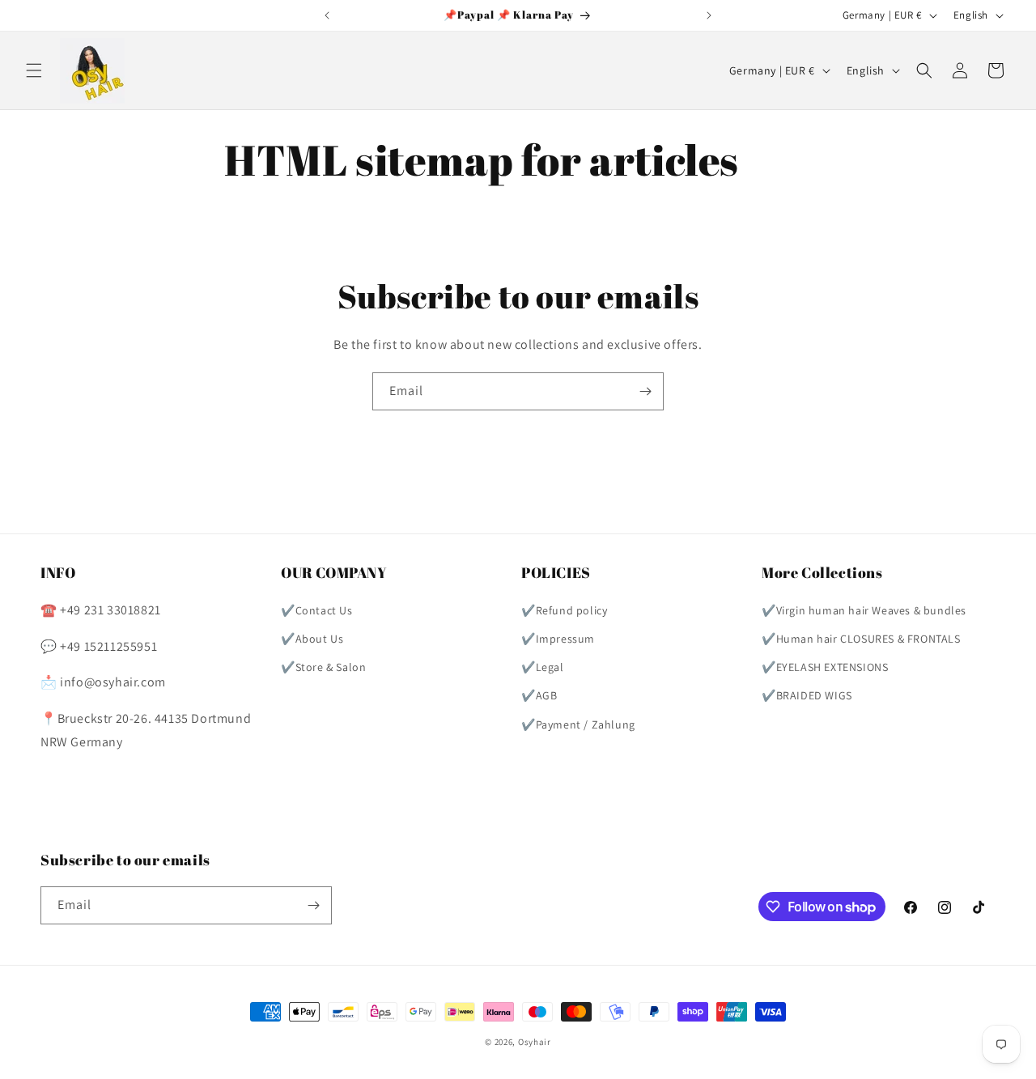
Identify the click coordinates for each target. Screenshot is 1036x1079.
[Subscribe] (645, 391)
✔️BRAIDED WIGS (807, 695)
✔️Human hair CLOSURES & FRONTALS (861, 638)
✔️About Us (312, 638)
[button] (34, 70)
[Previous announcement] (327, 15)
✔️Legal (542, 667)
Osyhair (534, 1041)
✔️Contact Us (317, 610)
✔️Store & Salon (323, 667)
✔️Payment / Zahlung (578, 724)
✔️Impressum (558, 638)
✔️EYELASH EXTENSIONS (825, 667)
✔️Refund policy (564, 610)
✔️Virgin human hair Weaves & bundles (864, 610)
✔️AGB (539, 695)
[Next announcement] (709, 15)
